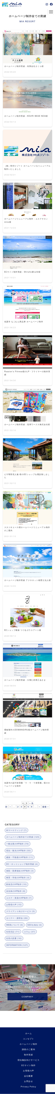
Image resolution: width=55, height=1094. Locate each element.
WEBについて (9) (14, 924)
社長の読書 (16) (14, 938)
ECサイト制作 (28, 1065)
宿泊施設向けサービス (28, 1059)
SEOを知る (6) (34, 924)
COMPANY (27, 996)
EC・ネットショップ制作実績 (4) (22, 864)
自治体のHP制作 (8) (15, 891)
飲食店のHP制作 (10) (16, 884)
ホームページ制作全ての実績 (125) (23, 837)
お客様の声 (28, 1070)
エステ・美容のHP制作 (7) (19, 897)
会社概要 (28, 1075)
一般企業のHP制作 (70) (17, 843)
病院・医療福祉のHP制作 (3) (20, 870)
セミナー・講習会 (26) (17, 918)
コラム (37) (29, 931)
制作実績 (28, 1054)
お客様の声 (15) (14, 904)
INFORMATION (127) (17, 945)
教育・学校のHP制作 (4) (18, 877)
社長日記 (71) (13, 931)
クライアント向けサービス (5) (20, 911)
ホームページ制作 (28, 1044)
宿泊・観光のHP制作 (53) (18, 850)
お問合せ (28, 1081)
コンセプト (28, 1038)
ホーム (28, 1033)
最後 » (45, 806)
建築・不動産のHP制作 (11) (19, 857)
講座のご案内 (28, 1049)
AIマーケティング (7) (16, 830)
